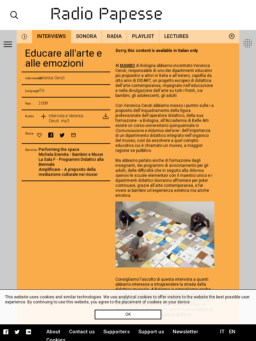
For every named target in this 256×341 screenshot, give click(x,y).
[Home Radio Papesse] (128, 15)
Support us (151, 332)
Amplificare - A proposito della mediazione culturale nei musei (68, 172)
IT (222, 332)
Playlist (143, 36)
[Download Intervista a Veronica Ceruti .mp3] (105, 118)
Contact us (82, 332)
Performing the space (59, 149)
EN (232, 332)
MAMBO (127, 65)
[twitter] (62, 135)
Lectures (176, 36)
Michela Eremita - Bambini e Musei (71, 154)
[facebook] (50, 135)
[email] (73, 135)
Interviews (51, 36)
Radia (114, 36)
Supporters (116, 332)
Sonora (86, 36)
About (53, 332)
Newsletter (185, 332)
